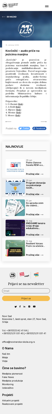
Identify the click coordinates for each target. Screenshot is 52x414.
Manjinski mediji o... (43, 121)
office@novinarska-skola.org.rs (18, 342)
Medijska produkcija (12, 380)
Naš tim (6, 353)
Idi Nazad (12, 17)
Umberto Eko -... (9, 121)
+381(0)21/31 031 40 (12, 333)
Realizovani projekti (12, 404)
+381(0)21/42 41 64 (16, 330)
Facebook (40, 128)
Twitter (26, 128)
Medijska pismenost (12, 373)
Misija (5, 357)
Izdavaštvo (7, 387)
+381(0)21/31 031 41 (35, 333)
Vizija (4, 361)
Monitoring (7, 384)
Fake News (8, 377)
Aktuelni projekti (10, 400)
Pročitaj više (32, 174)
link (20, 104)
